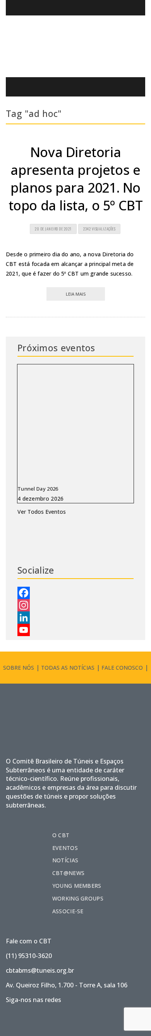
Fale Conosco (122, 667)
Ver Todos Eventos (41, 511)
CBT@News (68, 873)
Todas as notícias (67, 667)
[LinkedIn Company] (75, 617)
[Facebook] (75, 593)
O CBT (61, 835)
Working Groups (77, 898)
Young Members (76, 885)
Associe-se (68, 911)
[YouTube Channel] (75, 630)
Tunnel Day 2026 (37, 488)
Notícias (65, 860)
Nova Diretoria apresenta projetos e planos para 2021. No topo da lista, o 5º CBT (76, 178)
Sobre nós (18, 667)
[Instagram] (75, 605)
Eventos (65, 847)
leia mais (76, 294)
